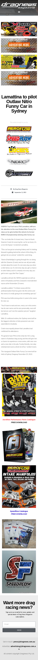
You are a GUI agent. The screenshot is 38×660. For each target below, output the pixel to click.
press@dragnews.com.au (24, 642)
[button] (19, 12)
